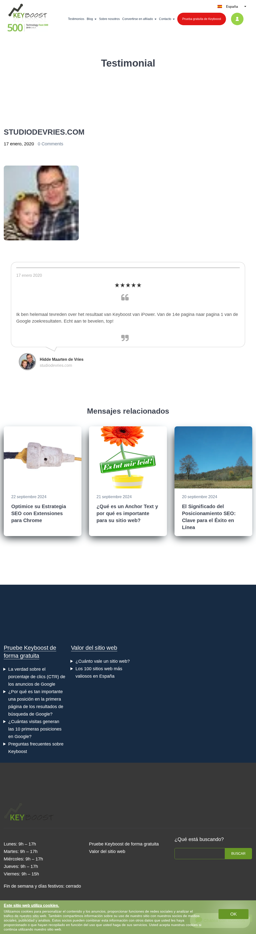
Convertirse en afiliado (137, 19)
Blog (90, 19)
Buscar (238, 853)
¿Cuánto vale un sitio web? (103, 661)
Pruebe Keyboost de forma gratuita (124, 843)
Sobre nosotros (109, 19)
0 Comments (50, 143)
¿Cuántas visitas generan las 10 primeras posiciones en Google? (35, 729)
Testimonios (76, 19)
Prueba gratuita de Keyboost (201, 19)
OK (233, 914)
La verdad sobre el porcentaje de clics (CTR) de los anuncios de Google (36, 677)
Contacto (165, 19)
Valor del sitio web (94, 648)
